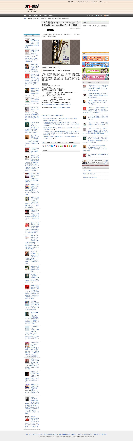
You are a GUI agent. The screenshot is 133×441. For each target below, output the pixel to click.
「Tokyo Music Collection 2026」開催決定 (35, 150)
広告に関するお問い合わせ (90, 177)
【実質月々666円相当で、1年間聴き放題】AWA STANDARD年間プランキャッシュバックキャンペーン (32, 389)
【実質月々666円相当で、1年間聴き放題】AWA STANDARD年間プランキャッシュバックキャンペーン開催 (32, 189)
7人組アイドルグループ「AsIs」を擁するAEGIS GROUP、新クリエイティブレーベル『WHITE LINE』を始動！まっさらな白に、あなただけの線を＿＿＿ (32, 333)
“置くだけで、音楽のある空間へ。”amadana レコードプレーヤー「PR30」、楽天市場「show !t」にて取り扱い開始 (32, 140)
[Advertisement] (75, 8)
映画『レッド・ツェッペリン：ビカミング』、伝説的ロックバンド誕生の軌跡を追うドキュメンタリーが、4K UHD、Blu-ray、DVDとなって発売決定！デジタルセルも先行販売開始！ (32, 242)
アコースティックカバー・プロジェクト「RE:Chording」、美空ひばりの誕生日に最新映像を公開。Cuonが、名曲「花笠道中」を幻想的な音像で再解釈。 (32, 113)
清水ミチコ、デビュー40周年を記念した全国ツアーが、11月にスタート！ (32, 101)
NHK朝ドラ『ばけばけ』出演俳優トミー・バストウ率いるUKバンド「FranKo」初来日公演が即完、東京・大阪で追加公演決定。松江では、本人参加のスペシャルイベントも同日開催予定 (32, 292)
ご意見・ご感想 (87, 170)
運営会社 (104, 434)
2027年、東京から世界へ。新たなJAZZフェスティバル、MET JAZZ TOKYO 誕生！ (32, 68)
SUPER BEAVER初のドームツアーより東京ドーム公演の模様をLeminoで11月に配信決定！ (32, 43)
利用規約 (28, 434)
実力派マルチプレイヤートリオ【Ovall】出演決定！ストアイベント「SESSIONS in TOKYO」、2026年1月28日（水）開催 (32, 364)
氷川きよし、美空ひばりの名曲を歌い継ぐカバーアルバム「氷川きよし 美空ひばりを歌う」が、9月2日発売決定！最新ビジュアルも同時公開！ (61, 133)
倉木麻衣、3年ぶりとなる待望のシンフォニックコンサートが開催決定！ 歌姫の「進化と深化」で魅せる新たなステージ (32, 376)
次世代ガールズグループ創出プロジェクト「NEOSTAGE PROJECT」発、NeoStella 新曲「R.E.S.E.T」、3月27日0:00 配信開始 (32, 202)
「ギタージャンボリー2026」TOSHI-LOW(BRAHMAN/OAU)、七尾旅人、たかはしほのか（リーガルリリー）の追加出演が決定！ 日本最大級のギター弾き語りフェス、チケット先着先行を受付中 (32, 349)
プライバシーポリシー (37, 434)
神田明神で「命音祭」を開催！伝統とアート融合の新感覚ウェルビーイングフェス (32, 92)
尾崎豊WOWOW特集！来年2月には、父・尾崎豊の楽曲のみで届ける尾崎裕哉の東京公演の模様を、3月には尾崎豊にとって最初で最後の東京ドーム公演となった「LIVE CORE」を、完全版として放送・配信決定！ (32, 405)
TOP (25, 18)
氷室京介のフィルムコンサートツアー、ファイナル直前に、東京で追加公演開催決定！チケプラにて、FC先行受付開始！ (32, 215)
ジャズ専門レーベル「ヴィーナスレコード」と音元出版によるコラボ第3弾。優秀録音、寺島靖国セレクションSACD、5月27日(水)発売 (32, 127)
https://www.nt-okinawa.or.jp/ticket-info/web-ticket (56, 104)
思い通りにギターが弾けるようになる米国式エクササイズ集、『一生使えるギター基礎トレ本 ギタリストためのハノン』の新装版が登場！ (32, 227)
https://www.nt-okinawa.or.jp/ (61, 107)
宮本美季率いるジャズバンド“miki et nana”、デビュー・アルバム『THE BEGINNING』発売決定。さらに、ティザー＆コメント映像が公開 (61, 124)
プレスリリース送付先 (89, 174)
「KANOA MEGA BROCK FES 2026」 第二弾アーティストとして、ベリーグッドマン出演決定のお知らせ (32, 305)
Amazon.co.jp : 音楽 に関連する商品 (52, 115)
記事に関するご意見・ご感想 (66, 434)
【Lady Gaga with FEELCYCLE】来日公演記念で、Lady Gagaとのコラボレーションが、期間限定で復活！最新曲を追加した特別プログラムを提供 (32, 318)
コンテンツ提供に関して (94, 434)
